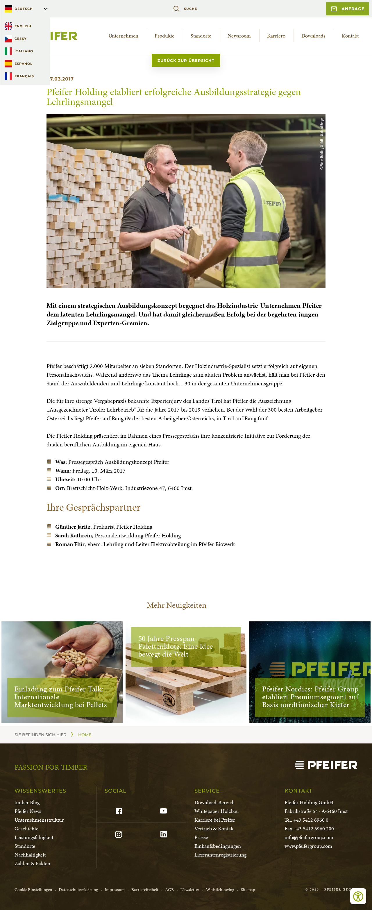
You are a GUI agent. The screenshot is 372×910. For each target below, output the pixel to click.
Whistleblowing (220, 890)
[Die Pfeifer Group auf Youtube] (163, 811)
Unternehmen (123, 35)
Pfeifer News (28, 811)
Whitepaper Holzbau (216, 811)
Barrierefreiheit (144, 890)
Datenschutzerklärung (78, 890)
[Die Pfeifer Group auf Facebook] (118, 811)
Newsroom (239, 35)
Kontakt (350, 35)
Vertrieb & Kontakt (214, 828)
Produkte (164, 35)
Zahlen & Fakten (32, 863)
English (23, 26)
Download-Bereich (214, 802)
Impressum (115, 890)
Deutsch (24, 9)
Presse (201, 837)
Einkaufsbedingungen (217, 846)
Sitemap (248, 890)
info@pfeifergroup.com (309, 837)
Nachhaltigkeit (30, 854)
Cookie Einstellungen (33, 890)
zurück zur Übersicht (186, 60)
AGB (169, 890)
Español (24, 64)
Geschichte (26, 828)
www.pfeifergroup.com (308, 846)
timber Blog (27, 802)
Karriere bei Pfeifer (214, 819)
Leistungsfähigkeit (34, 837)
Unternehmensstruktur (39, 819)
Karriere (276, 35)
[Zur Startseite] (326, 765)
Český (20, 39)
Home (84, 734)
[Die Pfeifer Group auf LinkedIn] (163, 834)
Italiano (24, 51)
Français (24, 76)
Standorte (201, 35)
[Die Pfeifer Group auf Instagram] (118, 834)
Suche (190, 9)
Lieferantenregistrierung (220, 854)
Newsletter (189, 890)
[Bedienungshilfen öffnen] (358, 896)
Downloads (313, 35)
